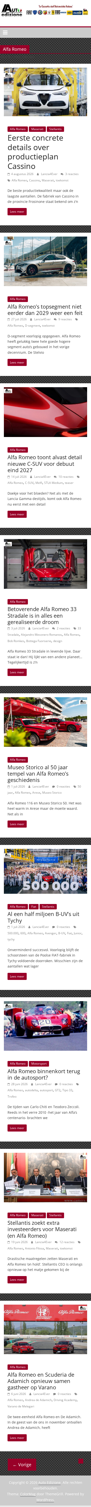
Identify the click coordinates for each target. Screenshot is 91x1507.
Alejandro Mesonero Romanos (41, 635)
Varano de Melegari (21, 1406)
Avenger (50, 933)
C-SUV (29, 483)
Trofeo (12, 1096)
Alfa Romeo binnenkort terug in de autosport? (44, 1074)
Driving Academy (65, 1400)
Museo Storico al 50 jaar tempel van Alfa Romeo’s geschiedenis (38, 773)
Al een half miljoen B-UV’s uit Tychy (43, 917)
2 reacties (63, 628)
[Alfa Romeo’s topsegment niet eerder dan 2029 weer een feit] (45, 239)
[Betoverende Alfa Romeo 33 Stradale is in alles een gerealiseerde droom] (45, 542)
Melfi (38, 483)
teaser (69, 483)
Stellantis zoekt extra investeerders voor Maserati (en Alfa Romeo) (42, 1229)
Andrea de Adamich (38, 1400)
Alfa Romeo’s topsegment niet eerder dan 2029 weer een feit (45, 309)
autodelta (31, 1090)
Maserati (37, 129)
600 (22, 933)
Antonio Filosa (34, 1248)
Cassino (34, 180)
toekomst (62, 180)
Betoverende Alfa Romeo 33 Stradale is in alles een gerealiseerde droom (42, 615)
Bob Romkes (16, 641)
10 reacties (66, 477)
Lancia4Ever (49, 174)
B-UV (61, 933)
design (57, 641)
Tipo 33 (67, 1090)
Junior (78, 933)
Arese (36, 792)
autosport (46, 1090)
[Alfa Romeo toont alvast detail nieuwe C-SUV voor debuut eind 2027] (45, 390)
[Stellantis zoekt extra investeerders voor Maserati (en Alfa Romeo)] (45, 1155)
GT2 (57, 1090)
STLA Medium (53, 483)
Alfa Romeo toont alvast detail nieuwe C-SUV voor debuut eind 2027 (45, 463)
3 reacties (72, 174)
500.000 (13, 933)
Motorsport (39, 1063)
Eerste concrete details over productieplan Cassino (35, 151)
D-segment (32, 325)
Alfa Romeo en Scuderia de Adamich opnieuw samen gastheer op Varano (41, 1381)
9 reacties (65, 319)
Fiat (33, 906)
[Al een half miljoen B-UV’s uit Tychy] (45, 851)
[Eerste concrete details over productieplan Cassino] (45, 70)
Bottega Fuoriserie (38, 641)
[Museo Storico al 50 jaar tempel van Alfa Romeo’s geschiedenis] (45, 700)
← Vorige (22, 1464)
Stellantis (55, 129)
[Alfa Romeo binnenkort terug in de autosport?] (45, 1004)
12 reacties (66, 1242)
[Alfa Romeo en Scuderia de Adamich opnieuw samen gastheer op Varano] (45, 1307)
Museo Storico (52, 792)
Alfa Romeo (17, 129)
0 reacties (63, 786)
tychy (11, 939)
